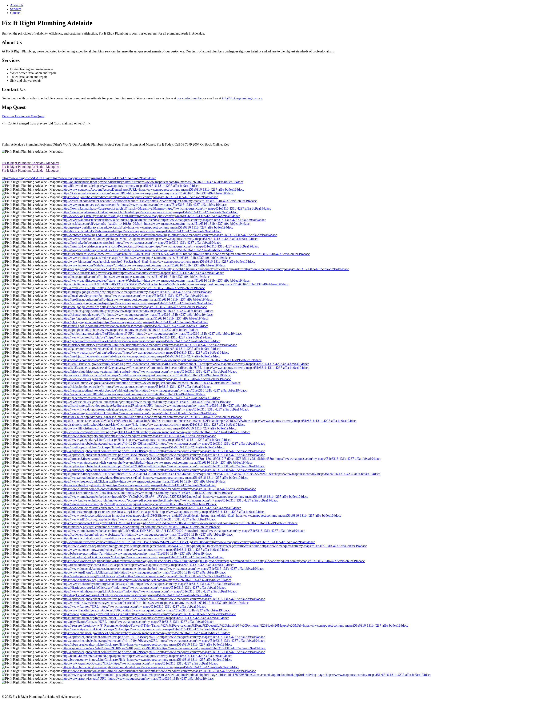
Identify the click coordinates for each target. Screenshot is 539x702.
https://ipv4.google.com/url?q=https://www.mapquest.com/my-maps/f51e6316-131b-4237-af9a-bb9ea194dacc (135, 318)
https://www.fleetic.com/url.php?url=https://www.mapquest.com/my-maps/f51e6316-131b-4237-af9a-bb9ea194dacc (140, 504)
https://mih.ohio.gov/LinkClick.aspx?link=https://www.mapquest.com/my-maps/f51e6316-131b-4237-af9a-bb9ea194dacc (143, 557)
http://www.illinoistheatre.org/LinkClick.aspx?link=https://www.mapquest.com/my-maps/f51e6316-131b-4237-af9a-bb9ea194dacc (149, 428)
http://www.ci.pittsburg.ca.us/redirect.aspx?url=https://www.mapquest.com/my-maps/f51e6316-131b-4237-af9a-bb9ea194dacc (147, 257)
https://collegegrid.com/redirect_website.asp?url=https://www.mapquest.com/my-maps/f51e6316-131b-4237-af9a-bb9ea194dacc (148, 534)
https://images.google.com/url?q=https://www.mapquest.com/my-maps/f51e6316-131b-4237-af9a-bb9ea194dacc (137, 292)
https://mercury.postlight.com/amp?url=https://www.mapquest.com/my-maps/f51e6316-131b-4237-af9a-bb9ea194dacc (141, 527)
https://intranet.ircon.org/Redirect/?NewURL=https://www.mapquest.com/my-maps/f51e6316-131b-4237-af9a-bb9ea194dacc (146, 618)
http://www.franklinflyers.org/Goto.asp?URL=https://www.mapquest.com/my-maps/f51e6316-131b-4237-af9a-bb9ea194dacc (146, 610)
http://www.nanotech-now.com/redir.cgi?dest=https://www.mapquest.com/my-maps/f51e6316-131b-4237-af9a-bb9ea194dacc (146, 549)
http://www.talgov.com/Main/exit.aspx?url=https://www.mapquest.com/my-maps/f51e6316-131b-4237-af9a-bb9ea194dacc (144, 265)
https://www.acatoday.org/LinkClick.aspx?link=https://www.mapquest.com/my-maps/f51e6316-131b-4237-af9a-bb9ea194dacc (147, 580)
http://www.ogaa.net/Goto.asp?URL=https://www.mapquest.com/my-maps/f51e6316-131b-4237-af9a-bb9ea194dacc (140, 663)
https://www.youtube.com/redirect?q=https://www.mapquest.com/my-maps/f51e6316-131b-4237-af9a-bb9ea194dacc (140, 197)
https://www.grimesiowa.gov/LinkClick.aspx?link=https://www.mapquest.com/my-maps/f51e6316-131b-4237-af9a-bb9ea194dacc (149, 614)
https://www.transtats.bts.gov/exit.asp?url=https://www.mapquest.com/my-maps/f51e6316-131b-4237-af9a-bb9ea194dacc (143, 273)
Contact (15, 13)
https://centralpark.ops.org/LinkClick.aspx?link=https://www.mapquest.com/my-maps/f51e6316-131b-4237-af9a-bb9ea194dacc (147, 576)
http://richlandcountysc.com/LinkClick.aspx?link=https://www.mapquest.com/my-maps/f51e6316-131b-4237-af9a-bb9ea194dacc (148, 565)
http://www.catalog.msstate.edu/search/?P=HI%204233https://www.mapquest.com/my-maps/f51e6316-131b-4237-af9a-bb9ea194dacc (152, 508)
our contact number (190, 98)
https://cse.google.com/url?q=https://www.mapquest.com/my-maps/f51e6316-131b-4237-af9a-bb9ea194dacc (135, 307)
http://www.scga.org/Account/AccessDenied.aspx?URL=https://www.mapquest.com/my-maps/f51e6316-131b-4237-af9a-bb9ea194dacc (153, 189)
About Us (16, 5)
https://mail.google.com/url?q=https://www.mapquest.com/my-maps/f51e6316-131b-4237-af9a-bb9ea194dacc (135, 326)
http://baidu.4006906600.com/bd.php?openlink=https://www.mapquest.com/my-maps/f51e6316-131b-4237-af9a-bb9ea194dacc (147, 656)
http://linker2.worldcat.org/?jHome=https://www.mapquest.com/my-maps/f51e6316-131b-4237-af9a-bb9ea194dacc (139, 538)
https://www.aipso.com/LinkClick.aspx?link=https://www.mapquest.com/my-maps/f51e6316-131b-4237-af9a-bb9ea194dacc (145, 629)
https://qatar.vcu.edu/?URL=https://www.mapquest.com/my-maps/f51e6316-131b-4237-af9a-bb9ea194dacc (134, 394)
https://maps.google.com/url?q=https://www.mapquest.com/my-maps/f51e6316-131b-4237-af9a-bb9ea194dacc (136, 276)
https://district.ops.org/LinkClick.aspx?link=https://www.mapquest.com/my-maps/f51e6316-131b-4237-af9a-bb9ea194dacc (144, 587)
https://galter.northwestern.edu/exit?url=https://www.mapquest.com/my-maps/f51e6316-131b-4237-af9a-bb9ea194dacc (141, 341)
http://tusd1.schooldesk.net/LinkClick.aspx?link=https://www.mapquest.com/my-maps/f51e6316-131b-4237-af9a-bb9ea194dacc (148, 493)
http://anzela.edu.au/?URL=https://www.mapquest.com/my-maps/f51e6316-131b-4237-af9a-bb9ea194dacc (134, 288)
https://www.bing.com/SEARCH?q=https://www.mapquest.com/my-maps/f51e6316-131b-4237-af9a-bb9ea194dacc (79, 178)
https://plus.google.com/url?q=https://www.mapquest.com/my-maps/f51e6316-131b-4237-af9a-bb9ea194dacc (135, 322)
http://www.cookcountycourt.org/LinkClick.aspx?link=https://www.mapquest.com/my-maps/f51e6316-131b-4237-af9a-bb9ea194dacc (152, 584)
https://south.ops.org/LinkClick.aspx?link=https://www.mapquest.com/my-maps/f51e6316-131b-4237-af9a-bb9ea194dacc (143, 447)
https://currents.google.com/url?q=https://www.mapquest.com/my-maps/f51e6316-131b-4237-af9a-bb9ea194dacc (138, 303)
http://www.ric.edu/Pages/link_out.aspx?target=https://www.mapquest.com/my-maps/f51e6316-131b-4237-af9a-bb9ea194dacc (147, 379)
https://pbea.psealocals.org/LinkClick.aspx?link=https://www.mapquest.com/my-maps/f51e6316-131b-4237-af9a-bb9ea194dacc (147, 644)
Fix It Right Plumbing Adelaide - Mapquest (30, 163)
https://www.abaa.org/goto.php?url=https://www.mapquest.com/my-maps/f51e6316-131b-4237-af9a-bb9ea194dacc (139, 436)
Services (15, 9)
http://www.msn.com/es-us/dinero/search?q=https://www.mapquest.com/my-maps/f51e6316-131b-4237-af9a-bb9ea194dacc (145, 204)
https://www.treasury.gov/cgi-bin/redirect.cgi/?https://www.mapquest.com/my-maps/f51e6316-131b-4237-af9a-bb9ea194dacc (146, 352)
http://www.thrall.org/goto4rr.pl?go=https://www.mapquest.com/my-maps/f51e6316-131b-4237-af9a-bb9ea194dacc (139, 485)
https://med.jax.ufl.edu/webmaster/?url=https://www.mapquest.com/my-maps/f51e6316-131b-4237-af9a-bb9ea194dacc (141, 356)
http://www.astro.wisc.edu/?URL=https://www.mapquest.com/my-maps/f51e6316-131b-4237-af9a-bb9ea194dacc (138, 678)
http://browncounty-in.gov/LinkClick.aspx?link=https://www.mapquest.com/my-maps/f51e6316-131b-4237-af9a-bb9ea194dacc (147, 659)
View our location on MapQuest (23, 116)
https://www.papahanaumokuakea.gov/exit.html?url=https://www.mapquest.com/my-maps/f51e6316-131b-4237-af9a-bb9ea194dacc (150, 212)
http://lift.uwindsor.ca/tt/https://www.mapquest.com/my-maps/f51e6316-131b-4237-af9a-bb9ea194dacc (131, 185)
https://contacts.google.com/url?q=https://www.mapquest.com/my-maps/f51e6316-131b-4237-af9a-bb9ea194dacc (138, 311)
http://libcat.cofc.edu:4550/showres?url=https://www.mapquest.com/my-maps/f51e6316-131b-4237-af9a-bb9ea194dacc (142, 231)
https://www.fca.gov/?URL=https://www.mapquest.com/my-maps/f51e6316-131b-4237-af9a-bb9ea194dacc (134, 606)
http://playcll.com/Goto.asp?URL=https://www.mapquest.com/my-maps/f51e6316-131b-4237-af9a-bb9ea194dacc (138, 621)
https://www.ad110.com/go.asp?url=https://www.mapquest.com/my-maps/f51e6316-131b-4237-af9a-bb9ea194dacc (139, 519)
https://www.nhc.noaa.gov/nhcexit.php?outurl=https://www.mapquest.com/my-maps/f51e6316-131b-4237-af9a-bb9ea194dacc (146, 633)
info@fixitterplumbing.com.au (242, 98)
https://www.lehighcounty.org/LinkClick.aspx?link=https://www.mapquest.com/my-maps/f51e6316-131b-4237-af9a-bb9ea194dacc (150, 591)
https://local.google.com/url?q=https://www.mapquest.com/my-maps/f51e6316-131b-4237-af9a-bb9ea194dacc (136, 295)
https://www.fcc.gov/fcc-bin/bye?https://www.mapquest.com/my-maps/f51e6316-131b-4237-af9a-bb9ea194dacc (137, 337)
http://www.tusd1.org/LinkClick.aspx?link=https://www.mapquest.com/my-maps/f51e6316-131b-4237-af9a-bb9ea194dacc (144, 572)
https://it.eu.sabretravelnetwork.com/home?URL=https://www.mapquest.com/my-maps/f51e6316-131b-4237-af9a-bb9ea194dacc (148, 193)
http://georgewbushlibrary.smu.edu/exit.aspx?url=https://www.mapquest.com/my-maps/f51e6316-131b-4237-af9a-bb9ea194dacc (148, 227)
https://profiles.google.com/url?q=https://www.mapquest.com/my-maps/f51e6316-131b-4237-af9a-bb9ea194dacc (137, 299)
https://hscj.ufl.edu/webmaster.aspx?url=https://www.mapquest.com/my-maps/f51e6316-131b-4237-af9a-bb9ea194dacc (142, 242)
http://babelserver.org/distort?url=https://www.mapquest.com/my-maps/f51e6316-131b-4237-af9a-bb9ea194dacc (137, 553)
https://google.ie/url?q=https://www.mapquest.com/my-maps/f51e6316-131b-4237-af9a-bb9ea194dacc (130, 330)
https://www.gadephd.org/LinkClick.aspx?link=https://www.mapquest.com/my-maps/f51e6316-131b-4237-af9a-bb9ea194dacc (147, 439)
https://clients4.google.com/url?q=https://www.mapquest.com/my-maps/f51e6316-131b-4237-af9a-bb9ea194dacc (138, 314)
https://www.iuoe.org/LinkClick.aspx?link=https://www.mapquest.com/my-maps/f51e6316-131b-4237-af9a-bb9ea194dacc (144, 481)
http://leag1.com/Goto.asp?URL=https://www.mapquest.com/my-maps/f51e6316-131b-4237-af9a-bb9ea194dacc (137, 595)
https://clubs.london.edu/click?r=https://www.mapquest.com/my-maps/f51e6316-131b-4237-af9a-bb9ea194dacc (137, 386)
